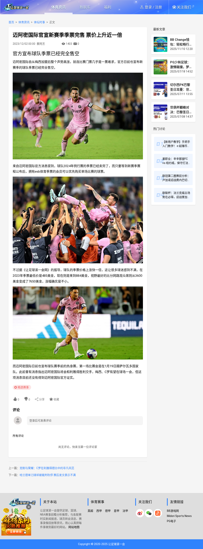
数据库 (84, 7)
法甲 (125, 510)
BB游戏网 (173, 510)
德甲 (108, 510)
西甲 (99, 510)
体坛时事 (39, 22)
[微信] (149, 513)
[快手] (158, 513)
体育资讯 (58, 7)
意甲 (116, 510)
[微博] (140, 513)
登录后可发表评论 (40, 420)
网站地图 (73, 527)
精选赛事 (23, 387)
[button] (185, 7)
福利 (107, 7)
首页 (11, 22)
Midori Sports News (179, 516)
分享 (41, 399)
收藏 (56, 399)
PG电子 (171, 521)
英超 (90, 510)
